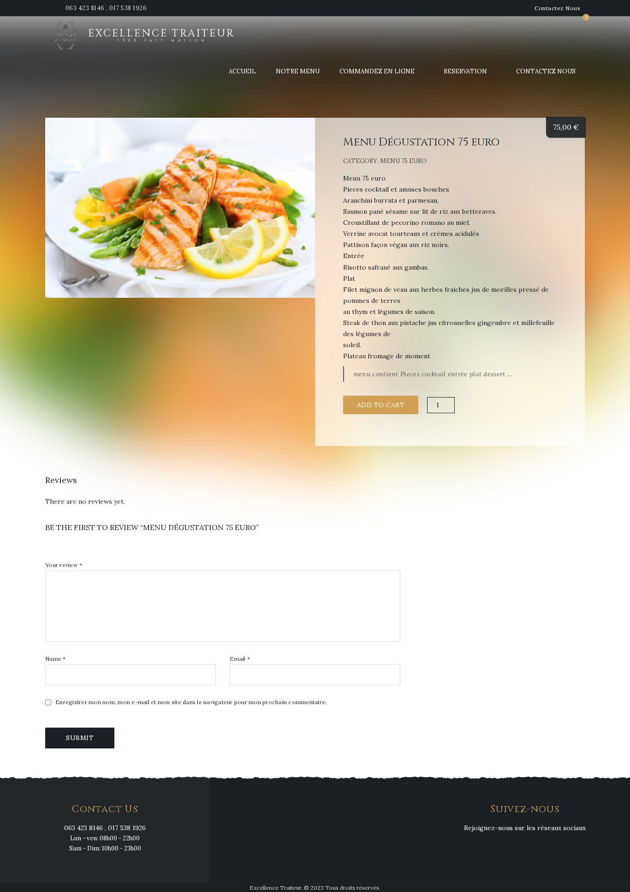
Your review (63, 565)
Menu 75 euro (403, 161)
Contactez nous (546, 71)
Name (55, 659)
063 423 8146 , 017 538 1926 (106, 8)
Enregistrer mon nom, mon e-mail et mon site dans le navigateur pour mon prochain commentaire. (191, 702)
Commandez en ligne (377, 71)
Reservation (465, 71)
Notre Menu (298, 71)
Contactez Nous (557, 8)
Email (240, 659)
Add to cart (381, 405)
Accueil (242, 71)
